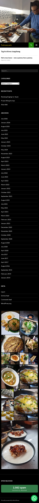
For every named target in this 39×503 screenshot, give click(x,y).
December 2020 (6, 227)
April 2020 (4, 250)
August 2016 (5, 266)
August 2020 (5, 243)
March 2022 (5, 185)
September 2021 (6, 196)
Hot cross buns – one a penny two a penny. (16, 58)
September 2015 (6, 270)
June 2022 (4, 177)
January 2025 (5, 142)
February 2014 (6, 274)
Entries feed (5, 296)
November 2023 (6, 153)
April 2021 (4, 212)
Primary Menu (36, 45)
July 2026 (4, 119)
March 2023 (5, 165)
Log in (3, 292)
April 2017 (4, 262)
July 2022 (4, 173)
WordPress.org (6, 303)
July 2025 (4, 130)
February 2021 (6, 219)
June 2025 (4, 134)
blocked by (22, 489)
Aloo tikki (4, 104)
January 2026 (5, 122)
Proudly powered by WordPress (10, 500)
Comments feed (6, 299)
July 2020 (4, 247)
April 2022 (4, 181)
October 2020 (6, 235)
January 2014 (5, 278)
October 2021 (6, 192)
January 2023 (5, 169)
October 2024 (6, 146)
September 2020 (6, 239)
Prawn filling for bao (8, 101)
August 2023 (5, 157)
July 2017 (4, 254)
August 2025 (5, 126)
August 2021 (5, 200)
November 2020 (6, 231)
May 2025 (4, 138)
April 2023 (4, 161)
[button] (10, 323)
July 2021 (4, 204)
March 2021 (5, 216)
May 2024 (4, 150)
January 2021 (5, 223)
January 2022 (5, 188)
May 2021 (4, 208)
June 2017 (4, 258)
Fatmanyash (6, 45)
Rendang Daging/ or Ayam (10, 97)
